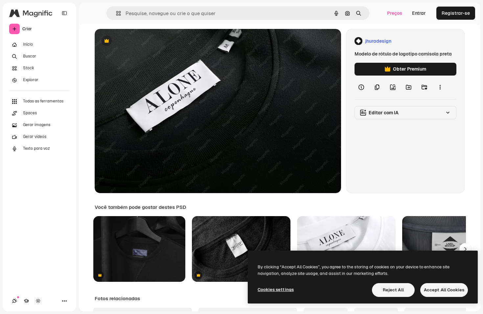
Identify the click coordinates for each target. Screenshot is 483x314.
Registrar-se (456, 13)
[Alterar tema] (38, 301)
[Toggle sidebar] (64, 13)
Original (136, 41)
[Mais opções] (440, 87)
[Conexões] (14, 301)
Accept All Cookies (444, 290)
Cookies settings (276, 289)
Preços (394, 13)
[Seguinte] (465, 249)
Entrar (419, 13)
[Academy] (26, 301)
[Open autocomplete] (116, 13)
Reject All (393, 290)
